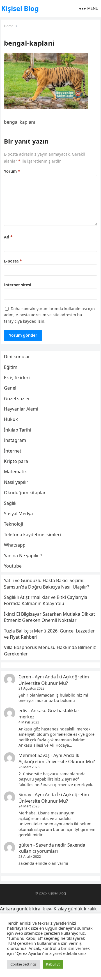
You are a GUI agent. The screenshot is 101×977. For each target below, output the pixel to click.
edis (23, 710)
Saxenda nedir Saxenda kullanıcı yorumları (52, 848)
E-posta (13, 261)
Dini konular (17, 356)
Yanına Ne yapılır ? (23, 555)
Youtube (13, 566)
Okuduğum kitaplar (25, 492)
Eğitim (10, 367)
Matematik (15, 471)
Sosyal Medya (18, 513)
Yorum (12, 171)
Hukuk (11, 419)
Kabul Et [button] (53, 964)
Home (8, 26)
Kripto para (16, 461)
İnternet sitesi (17, 284)
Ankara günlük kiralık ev (25, 909)
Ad (8, 237)
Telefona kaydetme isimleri (32, 534)
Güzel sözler (17, 398)
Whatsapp (15, 545)
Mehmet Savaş (34, 755)
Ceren (25, 677)
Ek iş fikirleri (17, 377)
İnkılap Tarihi (17, 430)
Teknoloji (13, 524)
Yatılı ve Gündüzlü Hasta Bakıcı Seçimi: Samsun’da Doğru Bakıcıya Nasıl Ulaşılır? (46, 583)
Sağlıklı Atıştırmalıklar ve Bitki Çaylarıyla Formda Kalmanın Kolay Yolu (45, 600)
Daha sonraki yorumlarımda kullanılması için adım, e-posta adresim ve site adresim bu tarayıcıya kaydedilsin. (49, 315)
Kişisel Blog (20, 8)
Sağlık (10, 503)
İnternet (12, 451)
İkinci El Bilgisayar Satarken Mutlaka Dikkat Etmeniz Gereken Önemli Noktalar (49, 617)
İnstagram (15, 440)
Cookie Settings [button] (23, 964)
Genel (10, 388)
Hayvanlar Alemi (21, 409)
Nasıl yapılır (16, 482)
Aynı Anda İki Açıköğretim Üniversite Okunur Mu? (54, 680)
